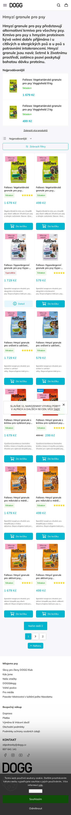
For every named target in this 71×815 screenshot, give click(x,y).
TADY (57, 409)
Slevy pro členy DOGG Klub (18, 669)
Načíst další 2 (35, 625)
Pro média (8, 692)
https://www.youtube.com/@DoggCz (20, 755)
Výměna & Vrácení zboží (16, 722)
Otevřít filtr (35, 146)
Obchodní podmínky (13, 726)
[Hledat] (58, 5)
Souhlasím (35, 799)
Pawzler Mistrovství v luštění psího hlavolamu (27, 696)
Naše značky (10, 678)
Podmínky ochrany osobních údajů (21, 731)
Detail (21, 303)
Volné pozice (10, 687)
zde (41, 785)
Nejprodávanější (18, 138)
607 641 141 (9, 749)
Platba (6, 717)
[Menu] (5, 5)
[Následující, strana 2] (35, 636)
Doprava (7, 713)
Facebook (5, 755)
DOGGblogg (9, 683)
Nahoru (37, 645)
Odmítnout (35, 808)
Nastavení (35, 791)
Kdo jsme (8, 674)
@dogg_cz (28, 755)
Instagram (13, 755)
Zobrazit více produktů (36, 130)
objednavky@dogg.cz (14, 744)
